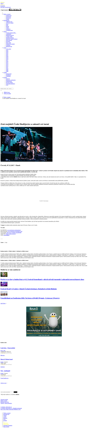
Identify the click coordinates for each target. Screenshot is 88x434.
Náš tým (8, 78)
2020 (7, 56)
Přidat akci (5, 423)
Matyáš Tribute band (7, 359)
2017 (7, 60)
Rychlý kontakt (9, 82)
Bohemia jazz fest (10, 35)
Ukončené (8, 76)
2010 (7, 68)
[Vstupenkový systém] (44, 336)
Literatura (8, 45)
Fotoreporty (8, 16)
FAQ (7, 85)
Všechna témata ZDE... (11, 32)
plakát (9, 22)
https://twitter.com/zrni (11, 233)
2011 (7, 67)
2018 (7, 58)
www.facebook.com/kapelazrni (14, 230)
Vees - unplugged (5, 370)
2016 (7, 61)
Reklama (5, 418)
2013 (7, 65)
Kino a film (8, 42)
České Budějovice (4, 378)
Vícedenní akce (9, 30)
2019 (7, 57)
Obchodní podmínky (10, 83)
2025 (7, 50)
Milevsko (3, 355)
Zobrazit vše (8, 15)
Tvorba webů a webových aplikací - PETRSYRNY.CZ (23, 431)
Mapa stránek (6, 426)
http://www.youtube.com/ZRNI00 (14, 232)
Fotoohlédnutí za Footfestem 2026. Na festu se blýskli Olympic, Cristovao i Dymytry (30, 298)
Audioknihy (8, 34)
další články (3, 303)
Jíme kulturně (9, 40)
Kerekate (8, 41)
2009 (7, 70)
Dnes (7, 24)
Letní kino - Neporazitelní (8, 348)
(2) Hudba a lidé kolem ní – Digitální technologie (11, 408)
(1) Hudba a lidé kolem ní (6, 407)
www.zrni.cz (6, 235)
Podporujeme (9, 81)
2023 (7, 52)
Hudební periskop (10, 37)
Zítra (7, 25)
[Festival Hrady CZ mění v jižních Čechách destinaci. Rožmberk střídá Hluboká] (4, 286)
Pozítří (7, 26)
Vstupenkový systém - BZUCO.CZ (8, 432)
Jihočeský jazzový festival (11, 39)
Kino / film (3, 350)
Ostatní (7, 19)
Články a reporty (7, 14)
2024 (7, 51)
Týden (7, 27)
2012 (7, 66)
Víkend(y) (8, 29)
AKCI (2, 3)
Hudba (2, 362)
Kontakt (5, 77)
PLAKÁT (3, 5)
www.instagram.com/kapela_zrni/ (15, 231)
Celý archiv (8, 49)
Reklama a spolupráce (11, 80)
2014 (7, 63)
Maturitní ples (9, 46)
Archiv (4, 47)
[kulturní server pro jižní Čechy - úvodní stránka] (15, 10)
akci (9, 21)
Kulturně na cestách (10, 44)
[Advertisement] (44, 109)
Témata (5, 31)
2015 (7, 62)
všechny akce (3, 383)
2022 (7, 54)
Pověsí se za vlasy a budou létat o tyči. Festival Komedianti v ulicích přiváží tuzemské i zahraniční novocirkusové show (42, 279)
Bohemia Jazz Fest (5, 402)
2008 (7, 71)
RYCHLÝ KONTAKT (6, 7)
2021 (7, 55)
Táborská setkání (4, 399)
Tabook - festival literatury (6, 403)
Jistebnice (3, 366)
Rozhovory (8, 17)
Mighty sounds (4, 400)
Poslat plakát (6, 424)
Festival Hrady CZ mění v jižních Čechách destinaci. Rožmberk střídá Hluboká (29, 289)
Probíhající (8, 75)
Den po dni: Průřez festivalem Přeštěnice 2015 (11, 409)
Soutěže (5, 72)
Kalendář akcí (6, 20)
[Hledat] (1, 90)
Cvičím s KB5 (9, 36)
